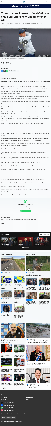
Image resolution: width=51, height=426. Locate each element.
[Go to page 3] (25, 247)
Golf (2, 226)
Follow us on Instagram (9, 410)
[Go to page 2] (24, 247)
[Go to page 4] (26, 247)
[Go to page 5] (27, 247)
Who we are (3, 413)
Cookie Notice (29, 413)
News (2, 10)
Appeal (27, 399)
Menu (4, 2)
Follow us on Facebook (9, 405)
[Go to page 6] (28, 247)
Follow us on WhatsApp (9, 407)
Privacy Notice (17, 413)
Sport (7, 10)
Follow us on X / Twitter (9, 402)
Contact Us (23, 413)
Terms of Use (10, 413)
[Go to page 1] (23, 247)
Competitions (29, 397)
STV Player (4, 397)
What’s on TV (4, 399)
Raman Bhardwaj (5, 62)
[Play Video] (25, 42)
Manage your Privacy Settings (8, 417)
